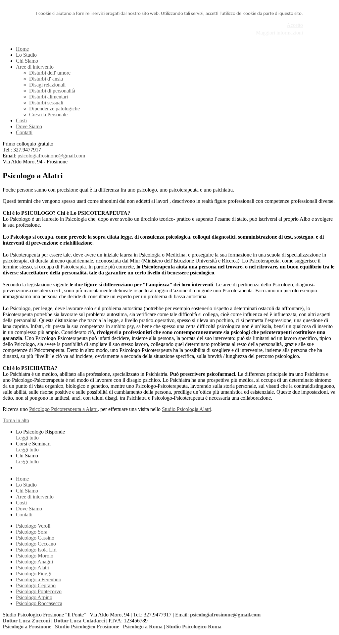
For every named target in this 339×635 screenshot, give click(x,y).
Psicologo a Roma (143, 626)
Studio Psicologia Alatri (186, 409)
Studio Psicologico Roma (193, 626)
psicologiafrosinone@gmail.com (51, 155)
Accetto (295, 25)
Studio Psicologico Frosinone (87, 626)
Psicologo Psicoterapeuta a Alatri (63, 409)
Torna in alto (16, 420)
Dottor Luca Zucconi (26, 620)
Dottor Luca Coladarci (79, 620)
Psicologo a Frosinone (27, 626)
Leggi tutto (27, 437)
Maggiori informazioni (279, 32)
